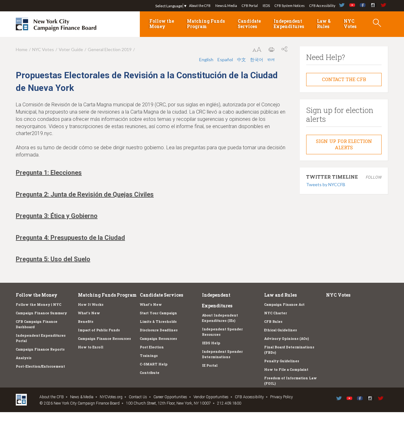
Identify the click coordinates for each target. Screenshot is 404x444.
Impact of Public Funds (99, 330)
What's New (89, 313)
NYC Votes (350, 23)
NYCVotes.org (111, 397)
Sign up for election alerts (344, 144)
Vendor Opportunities (211, 397)
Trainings (149, 355)
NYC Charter (275, 313)
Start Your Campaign (158, 313)
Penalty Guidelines (281, 361)
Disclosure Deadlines (159, 330)
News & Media (226, 6)
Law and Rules (280, 295)
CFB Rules (273, 321)
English (206, 59)
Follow (374, 177)
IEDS (266, 6)
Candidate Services (249, 23)
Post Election (152, 347)
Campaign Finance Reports (40, 349)
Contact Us (138, 397)
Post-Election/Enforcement (40, 366)
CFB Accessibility (322, 6)
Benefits (85, 321)
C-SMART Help (154, 364)
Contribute (149, 372)
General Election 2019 (110, 49)
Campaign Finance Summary (41, 313)
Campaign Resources (158, 338)
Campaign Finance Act (284, 304)
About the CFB (200, 6)
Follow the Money (161, 23)
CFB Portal (250, 6)
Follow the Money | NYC (38, 304)
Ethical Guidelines (280, 330)
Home (21, 49)
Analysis (24, 358)
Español (225, 59)
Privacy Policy (281, 397)
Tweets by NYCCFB (325, 184)
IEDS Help (211, 343)
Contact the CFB (344, 79)
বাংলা (271, 59)
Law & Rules (324, 23)
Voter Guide (71, 49)
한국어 (256, 59)
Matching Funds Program (206, 23)
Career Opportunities (170, 397)
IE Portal (209, 365)
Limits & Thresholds (158, 321)
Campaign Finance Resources (104, 338)
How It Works (91, 304)
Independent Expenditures (289, 23)
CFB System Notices (290, 6)
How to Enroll (90, 347)
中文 (241, 59)
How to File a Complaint (286, 369)
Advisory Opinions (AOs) (286, 338)
